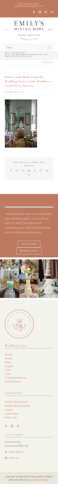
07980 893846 (16, 452)
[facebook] (6, 426)
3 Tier (8, 374)
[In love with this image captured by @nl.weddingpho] (48, 269)
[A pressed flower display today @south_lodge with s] (9, 269)
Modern (9, 354)
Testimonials (11, 413)
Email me (14, 458)
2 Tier (8, 370)
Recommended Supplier (18, 405)
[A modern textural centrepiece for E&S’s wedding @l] (9, 288)
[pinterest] (18, 426)
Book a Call (11, 417)
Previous (47, 62)
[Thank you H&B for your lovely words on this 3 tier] (48, 288)
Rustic (8, 362)
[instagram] (12, 426)
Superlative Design (39, 479)
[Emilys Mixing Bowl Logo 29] (19, 310)
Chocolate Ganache (15, 377)
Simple (8, 358)
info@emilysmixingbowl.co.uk (29, 6)
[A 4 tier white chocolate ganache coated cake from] (29, 269)
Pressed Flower (13, 381)
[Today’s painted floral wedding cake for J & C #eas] (29, 288)
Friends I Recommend (16, 402)
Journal (9, 409)
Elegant (9, 366)
